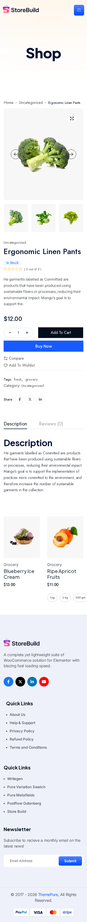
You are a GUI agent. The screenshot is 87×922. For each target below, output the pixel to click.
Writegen (15, 778)
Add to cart (61, 332)
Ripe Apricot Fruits (61, 574)
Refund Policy (22, 739)
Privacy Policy (22, 731)
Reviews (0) (51, 424)
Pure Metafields (21, 795)
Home (9, 102)
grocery (31, 379)
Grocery (11, 564)
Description (15, 424)
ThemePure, (48, 894)
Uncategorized (31, 102)
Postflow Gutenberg (24, 803)
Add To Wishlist (22, 365)
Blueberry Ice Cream (19, 574)
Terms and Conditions (28, 747)
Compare (16, 358)
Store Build (16, 811)
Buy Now (43, 346)
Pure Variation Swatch (26, 787)
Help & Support (22, 722)
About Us (17, 714)
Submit (70, 861)
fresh (18, 379)
